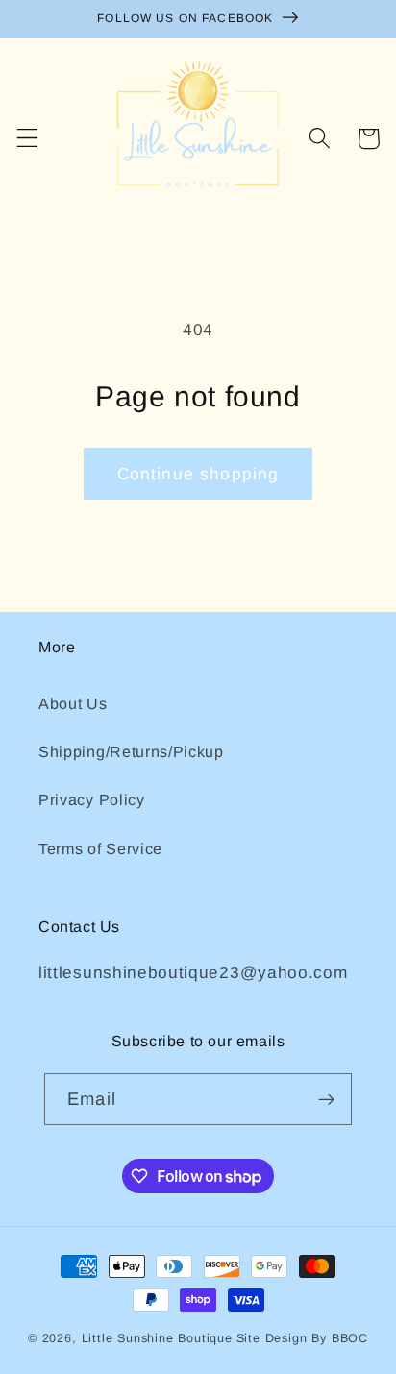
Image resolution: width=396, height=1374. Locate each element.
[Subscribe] (326, 1099)
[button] (27, 138)
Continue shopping (198, 473)
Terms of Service (100, 848)
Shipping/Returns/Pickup (131, 751)
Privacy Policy (91, 799)
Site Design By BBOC (302, 1338)
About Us (73, 703)
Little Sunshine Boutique (157, 1338)
